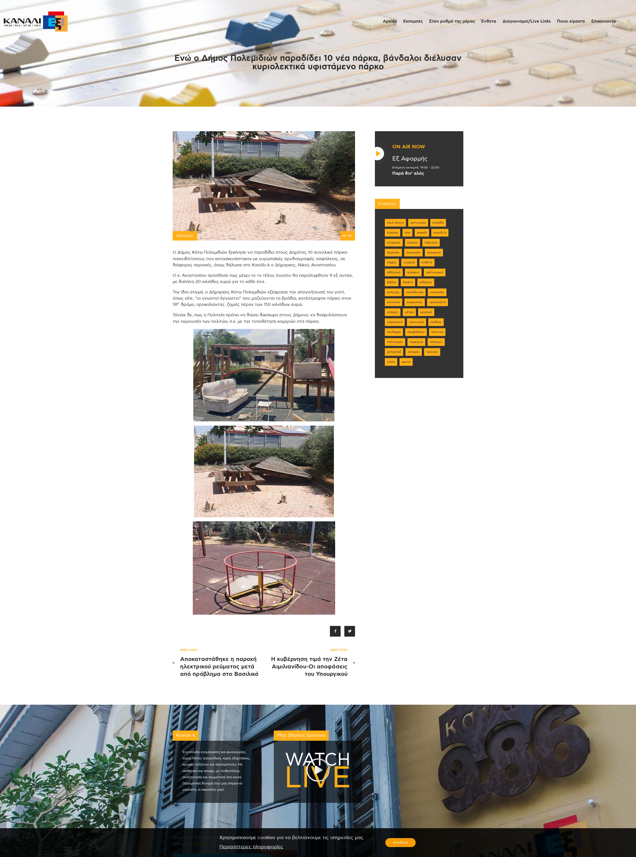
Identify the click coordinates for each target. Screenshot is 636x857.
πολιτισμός (395, 341)
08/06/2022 (185, 235)
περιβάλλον (416, 331)
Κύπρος (412, 242)
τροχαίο (432, 351)
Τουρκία (409, 262)
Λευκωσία (413, 252)
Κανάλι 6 (440, 232)
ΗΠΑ (407, 232)
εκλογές (393, 292)
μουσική (426, 312)
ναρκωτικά (394, 322)
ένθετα (427, 262)
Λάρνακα (431, 242)
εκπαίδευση (414, 292)
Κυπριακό (393, 242)
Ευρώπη (392, 232)
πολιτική (437, 331)
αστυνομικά (434, 272)
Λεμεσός (393, 252)
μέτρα (409, 312)
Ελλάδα (438, 222)
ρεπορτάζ (394, 351)
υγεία (391, 361)
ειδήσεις (426, 282)
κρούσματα (437, 302)
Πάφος (392, 262)
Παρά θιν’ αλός (408, 173)
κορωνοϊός (415, 302)
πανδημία (394, 331)
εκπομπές (437, 292)
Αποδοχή (400, 842)
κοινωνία (393, 302)
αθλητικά (393, 272)
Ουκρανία (434, 252)
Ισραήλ (422, 232)
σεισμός (414, 351)
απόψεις (413, 272)
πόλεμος (436, 341)
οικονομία (416, 322)
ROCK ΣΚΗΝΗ (395, 222)
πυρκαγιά (416, 341)
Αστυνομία (418, 222)
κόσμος (392, 312)
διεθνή (408, 282)
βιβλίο (391, 282)
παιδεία (436, 322)
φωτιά (406, 361)
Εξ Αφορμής (410, 159)
